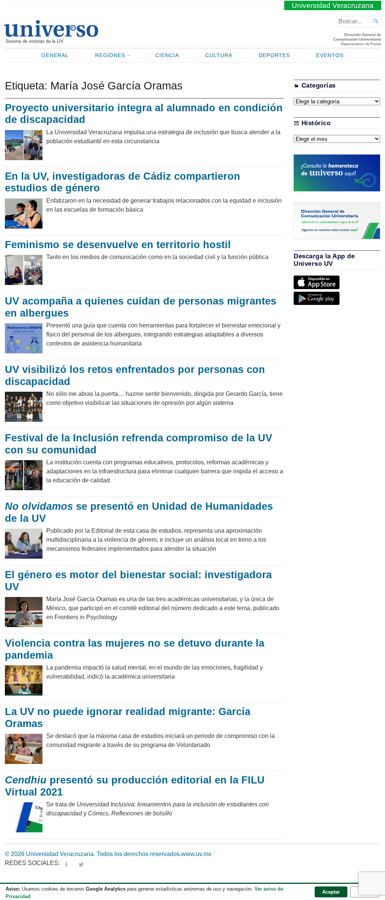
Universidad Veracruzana (333, 5)
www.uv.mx (196, 854)
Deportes (274, 55)
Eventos (330, 55)
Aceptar (331, 892)
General (55, 55)
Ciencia (167, 55)
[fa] (66, 863)
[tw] (81, 863)
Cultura (218, 55)
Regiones (110, 55)
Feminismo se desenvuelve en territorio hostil (119, 244)
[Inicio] (51, 39)
